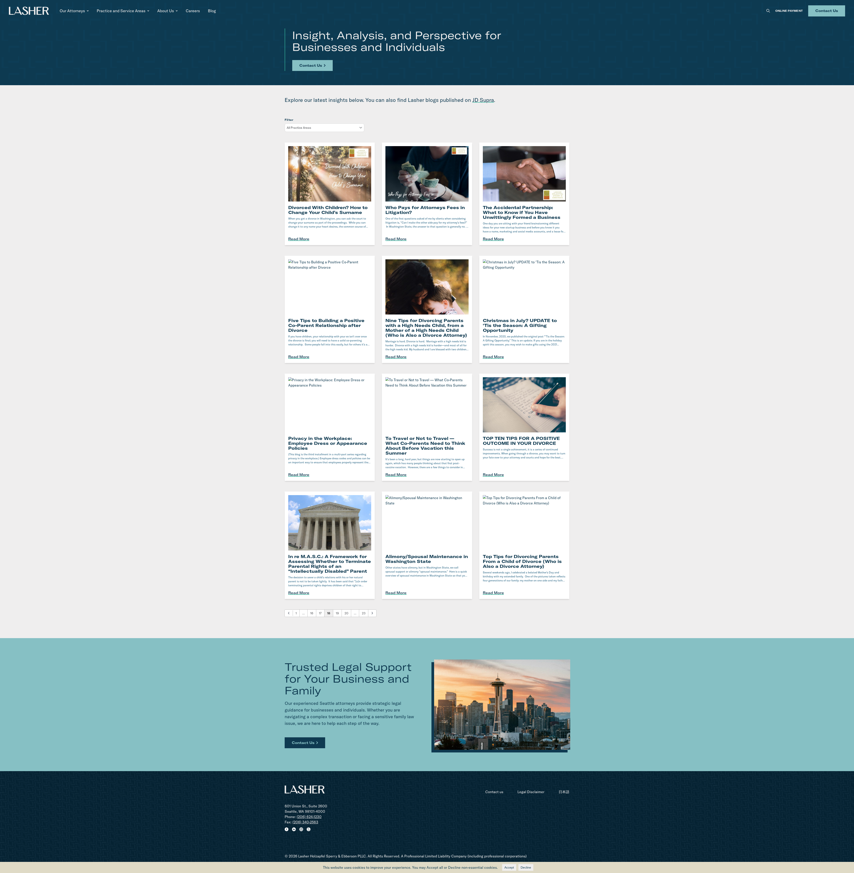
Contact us (494, 792)
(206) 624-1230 (309, 817)
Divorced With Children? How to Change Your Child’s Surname (328, 210)
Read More (298, 239)
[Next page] (372, 613)
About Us (165, 10)
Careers (193, 10)
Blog (212, 10)
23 (363, 613)
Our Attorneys (72, 10)
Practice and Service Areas (121, 10)
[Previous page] (289, 613)
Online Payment (789, 10)
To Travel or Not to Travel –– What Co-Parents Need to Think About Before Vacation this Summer (425, 445)
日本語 (564, 792)
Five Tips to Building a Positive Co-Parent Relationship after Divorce (326, 325)
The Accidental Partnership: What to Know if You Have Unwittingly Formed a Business (521, 212)
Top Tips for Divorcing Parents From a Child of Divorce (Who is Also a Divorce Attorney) (522, 561)
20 (346, 613)
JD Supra (483, 100)
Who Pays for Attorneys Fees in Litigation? (425, 210)
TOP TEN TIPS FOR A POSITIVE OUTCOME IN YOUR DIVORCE (521, 440)
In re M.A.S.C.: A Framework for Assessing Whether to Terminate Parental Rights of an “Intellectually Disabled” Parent (329, 564)
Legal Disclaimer (531, 792)
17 (320, 613)
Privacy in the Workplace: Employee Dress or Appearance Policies (327, 443)
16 (311, 613)
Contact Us (826, 10)
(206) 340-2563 (305, 822)
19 (337, 613)
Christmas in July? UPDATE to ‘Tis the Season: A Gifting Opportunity (520, 325)
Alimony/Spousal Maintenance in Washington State (426, 559)
